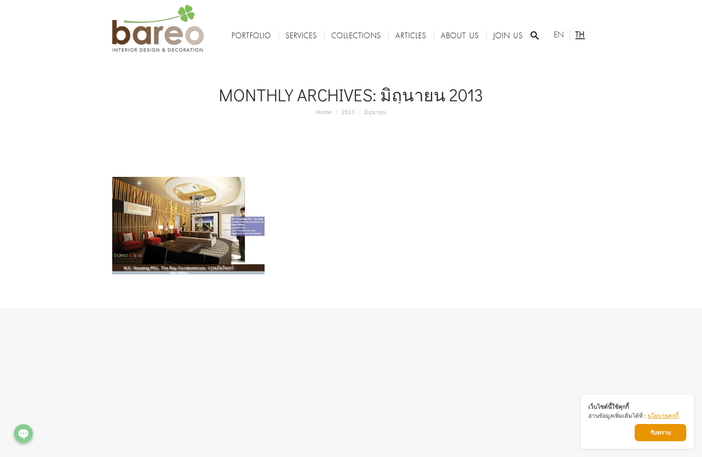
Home (324, 112)
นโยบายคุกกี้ (663, 415)
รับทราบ (660, 432)
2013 (348, 112)
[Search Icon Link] (535, 35)
